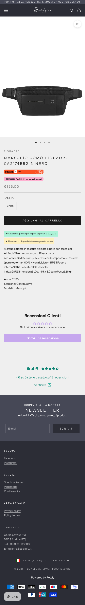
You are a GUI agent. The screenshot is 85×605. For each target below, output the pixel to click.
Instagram (10, 463)
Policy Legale (12, 515)
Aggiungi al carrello (43, 220)
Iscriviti (66, 428)
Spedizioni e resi (14, 482)
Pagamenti (10, 486)
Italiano (58, 560)
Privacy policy (12, 511)
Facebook (10, 458)
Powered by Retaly (42, 577)
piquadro (12, 151)
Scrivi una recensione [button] (43, 338)
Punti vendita (12, 491)
